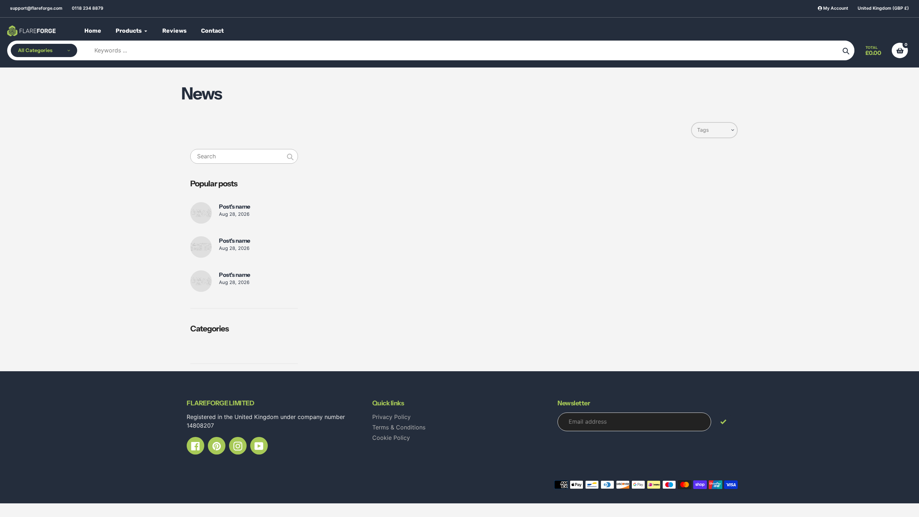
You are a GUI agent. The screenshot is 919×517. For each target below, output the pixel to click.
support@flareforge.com (36, 8)
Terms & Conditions (398, 427)
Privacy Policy (391, 416)
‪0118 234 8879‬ (87, 8)
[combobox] (244, 156)
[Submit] (723, 421)
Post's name (234, 206)
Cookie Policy (391, 437)
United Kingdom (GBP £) (883, 8)
